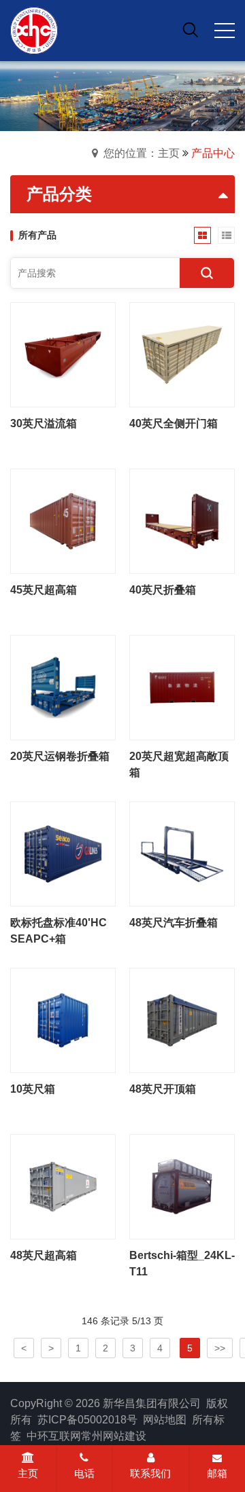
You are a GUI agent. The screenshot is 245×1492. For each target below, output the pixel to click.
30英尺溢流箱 (43, 423)
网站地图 (164, 1419)
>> (219, 1348)
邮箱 (217, 1473)
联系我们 (150, 1473)
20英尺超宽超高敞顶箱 (179, 764)
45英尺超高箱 (43, 590)
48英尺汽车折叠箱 (173, 922)
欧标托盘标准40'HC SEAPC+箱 (58, 931)
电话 (84, 1473)
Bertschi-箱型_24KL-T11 (182, 1263)
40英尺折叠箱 (162, 590)
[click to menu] (224, 30)
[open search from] (190, 29)
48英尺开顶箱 (162, 1089)
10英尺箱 (32, 1089)
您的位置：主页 (141, 153)
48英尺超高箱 (43, 1255)
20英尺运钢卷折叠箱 (60, 756)
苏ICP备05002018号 (87, 1419)
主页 (28, 1473)
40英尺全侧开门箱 (173, 423)
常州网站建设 (113, 1436)
